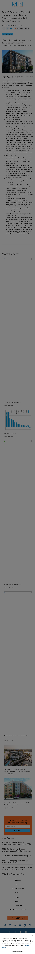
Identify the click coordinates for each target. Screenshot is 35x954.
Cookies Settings (17, 951)
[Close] (33, 935)
